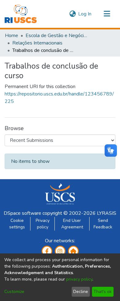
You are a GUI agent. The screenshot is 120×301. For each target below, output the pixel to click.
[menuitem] (72, 14)
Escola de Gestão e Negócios (56, 35)
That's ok (103, 292)
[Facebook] (47, 251)
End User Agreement (72, 224)
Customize (14, 292)
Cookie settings (17, 224)
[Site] (73, 251)
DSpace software (22, 213)
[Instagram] (60, 251)
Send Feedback (103, 224)
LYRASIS (106, 213)
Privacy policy (43, 224)
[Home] (21, 14)
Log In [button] (85, 14)
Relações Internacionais (37, 43)
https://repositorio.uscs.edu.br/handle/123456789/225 (59, 98)
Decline (80, 292)
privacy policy (79, 279)
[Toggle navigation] (106, 14)
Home (11, 35)
